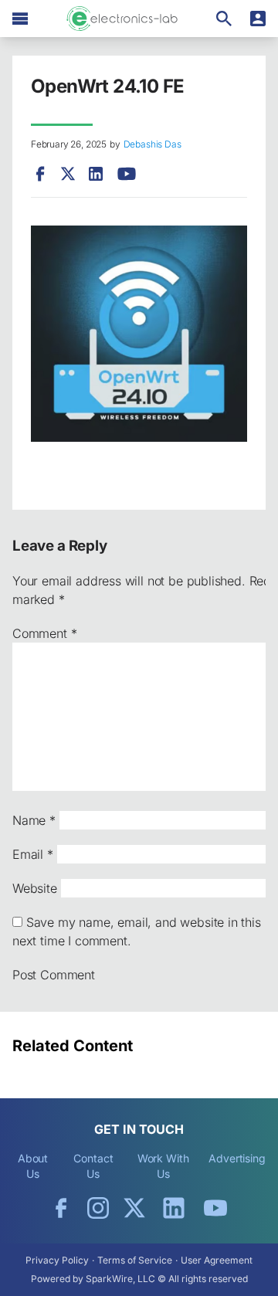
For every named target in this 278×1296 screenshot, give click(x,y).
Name (34, 820)
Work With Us (163, 1166)
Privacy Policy (57, 1260)
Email (32, 854)
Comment (44, 633)
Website (34, 888)
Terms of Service (134, 1260)
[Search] (224, 18)
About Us (33, 1166)
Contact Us (93, 1166)
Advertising (237, 1158)
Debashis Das (152, 144)
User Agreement (217, 1260)
